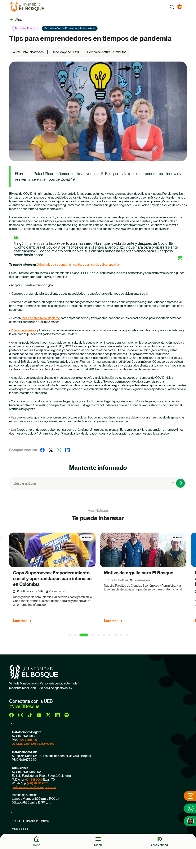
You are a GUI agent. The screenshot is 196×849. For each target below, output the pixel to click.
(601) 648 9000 (28, 739)
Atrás (18, 19)
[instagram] (20, 715)
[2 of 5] (75, 635)
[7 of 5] (109, 635)
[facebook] (11, 715)
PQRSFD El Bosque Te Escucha (30, 820)
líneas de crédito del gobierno (40, 318)
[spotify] (66, 715)
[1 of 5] (69, 635)
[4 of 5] (92, 635)
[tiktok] (30, 715)
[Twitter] (50, 450)
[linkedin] (57, 715)
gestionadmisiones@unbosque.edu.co (34, 787)
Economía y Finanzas (25, 28)
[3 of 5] (83, 635)
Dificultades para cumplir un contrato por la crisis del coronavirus (78, 264)
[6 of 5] (103, 635)
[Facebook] (42, 450)
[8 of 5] (115, 635)
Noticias (86, 537)
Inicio (36, 845)
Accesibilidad (159, 845)
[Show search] (171, 6)
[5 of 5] (98, 635)
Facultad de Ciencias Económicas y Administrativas (69, 28)
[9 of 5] (121, 635)
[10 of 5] (126, 635)
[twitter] (48, 715)
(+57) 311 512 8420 (37, 783)
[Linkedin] (67, 450)
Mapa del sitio (20, 828)
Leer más (20, 621)
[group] (57, 579)
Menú (98, 845)
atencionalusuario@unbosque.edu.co (33, 743)
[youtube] (39, 715)
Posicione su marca (23, 330)
